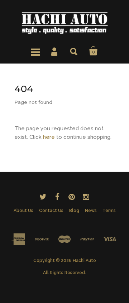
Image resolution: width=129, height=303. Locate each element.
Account (54, 51)
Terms (109, 210)
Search (74, 51)
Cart (93, 51)
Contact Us (51, 210)
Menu (35, 51)
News (91, 210)
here (49, 137)
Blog (74, 210)
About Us (23, 210)
